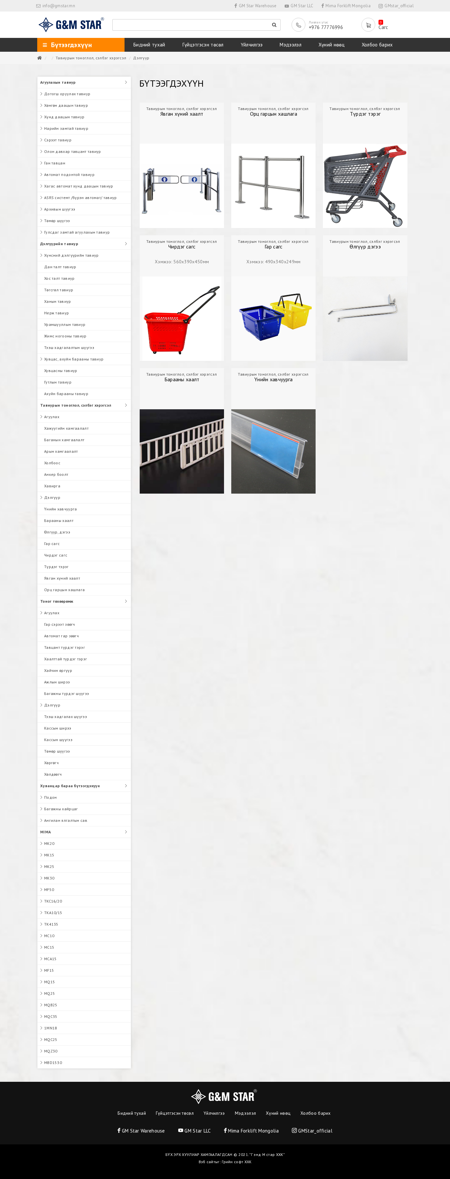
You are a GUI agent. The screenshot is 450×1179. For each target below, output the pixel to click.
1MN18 (50, 1027)
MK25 (49, 866)
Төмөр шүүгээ (57, 220)
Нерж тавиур (56, 312)
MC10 (49, 935)
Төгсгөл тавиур (58, 289)
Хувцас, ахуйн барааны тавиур (73, 359)
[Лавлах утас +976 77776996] (300, 24)
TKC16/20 (53, 901)
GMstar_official (398, 6)
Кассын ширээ (57, 728)
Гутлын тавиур (57, 382)
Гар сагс (52, 543)
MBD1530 (53, 1062)
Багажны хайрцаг (61, 808)
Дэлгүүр (141, 57)
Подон (50, 797)
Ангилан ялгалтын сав (65, 820)
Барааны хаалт (58, 520)
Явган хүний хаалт (62, 578)
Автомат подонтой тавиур (69, 174)
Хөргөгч (51, 762)
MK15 (49, 854)
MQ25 (49, 993)
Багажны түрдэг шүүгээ (66, 693)
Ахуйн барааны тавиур (66, 393)
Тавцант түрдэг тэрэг (64, 647)
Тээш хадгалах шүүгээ (65, 716)
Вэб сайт (207, 1161)
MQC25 (51, 1039)
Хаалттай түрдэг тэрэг (65, 658)
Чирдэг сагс (55, 555)
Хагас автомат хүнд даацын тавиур (78, 186)
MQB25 (51, 1004)
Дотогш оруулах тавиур (67, 93)
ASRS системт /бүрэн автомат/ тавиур (80, 197)
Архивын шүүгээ (59, 209)
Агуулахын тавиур (58, 82)
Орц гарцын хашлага (64, 589)
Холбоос (52, 462)
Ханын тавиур (57, 301)
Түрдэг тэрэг (56, 566)
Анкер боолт (56, 474)
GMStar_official (314, 1131)
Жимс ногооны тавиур (65, 335)
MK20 (49, 843)
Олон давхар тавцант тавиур (72, 151)
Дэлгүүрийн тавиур (59, 243)
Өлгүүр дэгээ (365, 246)
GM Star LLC (302, 6)
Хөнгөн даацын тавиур (66, 105)
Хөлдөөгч (53, 774)
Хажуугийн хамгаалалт (66, 428)
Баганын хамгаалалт (64, 439)
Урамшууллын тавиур (64, 324)
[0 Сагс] (370, 24)
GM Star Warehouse (257, 6)
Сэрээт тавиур (57, 139)
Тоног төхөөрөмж (56, 601)
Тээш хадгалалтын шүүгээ (69, 347)
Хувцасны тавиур (60, 370)
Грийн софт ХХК (236, 1161)
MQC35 (51, 1016)
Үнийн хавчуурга (60, 508)
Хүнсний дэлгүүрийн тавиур (71, 255)
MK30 (49, 878)
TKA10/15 (53, 912)
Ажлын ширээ (57, 681)
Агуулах (51, 416)
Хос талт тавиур (59, 278)
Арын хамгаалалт (61, 451)
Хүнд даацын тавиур (64, 116)
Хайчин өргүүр (58, 670)
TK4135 (51, 924)
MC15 (49, 947)
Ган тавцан (54, 162)
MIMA (45, 831)
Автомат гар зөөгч (61, 635)
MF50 (49, 889)
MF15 (49, 970)
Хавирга (52, 485)
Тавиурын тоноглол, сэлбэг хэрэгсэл (91, 57)
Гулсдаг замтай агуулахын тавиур (77, 232)
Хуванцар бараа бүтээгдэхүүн (70, 785)
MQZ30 (51, 1051)
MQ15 (49, 981)
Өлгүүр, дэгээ (57, 532)
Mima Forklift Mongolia (347, 6)
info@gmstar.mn (58, 6)
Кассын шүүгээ (58, 739)
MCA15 (50, 958)
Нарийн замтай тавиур (66, 128)
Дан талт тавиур (60, 266)
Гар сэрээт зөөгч (59, 624)
